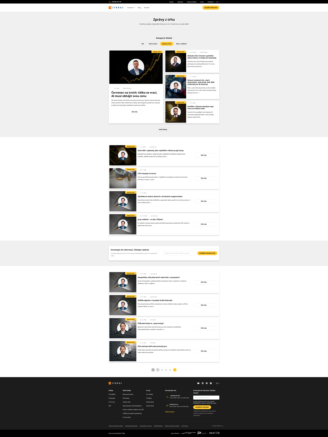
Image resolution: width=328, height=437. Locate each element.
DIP (110, 406)
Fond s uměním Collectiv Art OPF (133, 410)
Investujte (112, 398)
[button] (210, 2)
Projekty (149, 398)
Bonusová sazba (128, 394)
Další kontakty (169, 412)
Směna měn (126, 402)
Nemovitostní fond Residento (132, 406)
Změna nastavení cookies (172, 426)
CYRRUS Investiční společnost (132, 413)
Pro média (149, 394)
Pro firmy (112, 402)
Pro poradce (127, 417)
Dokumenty (150, 402)
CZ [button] (217, 2)
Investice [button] (130, 8)
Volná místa (150, 406)
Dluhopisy (126, 398)
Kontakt (146, 8)
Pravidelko (112, 394)
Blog (139, 8)
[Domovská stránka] (116, 7)
